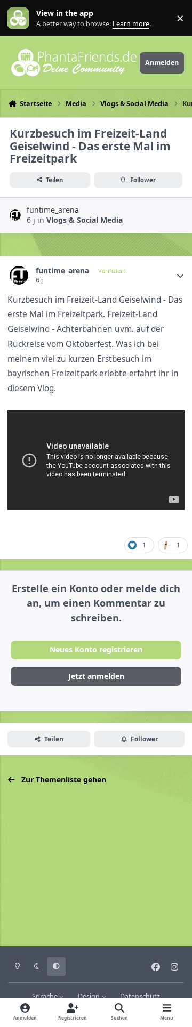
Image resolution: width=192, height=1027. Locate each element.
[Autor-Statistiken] (180, 275)
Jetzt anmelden (96, 676)
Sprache (45, 996)
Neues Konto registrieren (96, 649)
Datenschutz (140, 996)
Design (89, 996)
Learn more (20, 18)
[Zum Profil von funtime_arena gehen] (15, 215)
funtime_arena (53, 210)
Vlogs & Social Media (84, 220)
